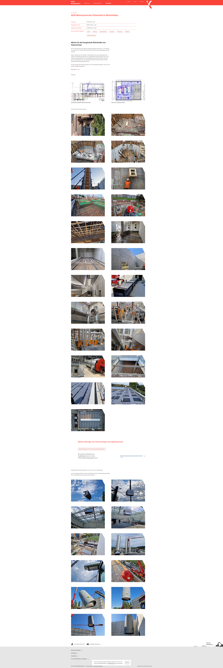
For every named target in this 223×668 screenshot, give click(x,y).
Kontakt (142, 1)
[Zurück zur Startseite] (75, 2)
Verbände (74, 656)
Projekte (108, 3)
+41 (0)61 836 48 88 (79, 644)
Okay (127, 662)
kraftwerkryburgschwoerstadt (131, 456)
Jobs (135, 1)
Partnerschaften (76, 650)
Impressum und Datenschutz (144, 666)
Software (74, 653)
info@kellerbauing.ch (95, 644)
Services (86, 3)
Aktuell (128, 1)
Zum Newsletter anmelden (79, 659)
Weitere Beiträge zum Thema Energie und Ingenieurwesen (92, 449)
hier (79, 69)
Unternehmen (97, 3)
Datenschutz (112, 663)
